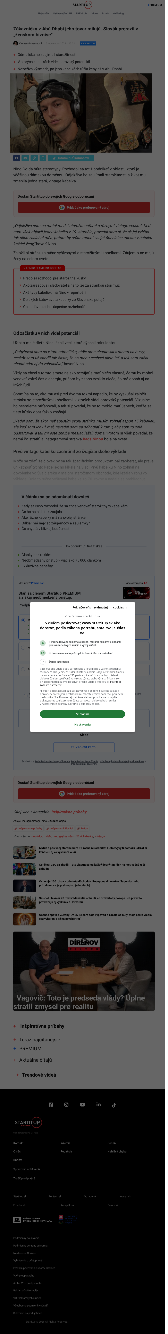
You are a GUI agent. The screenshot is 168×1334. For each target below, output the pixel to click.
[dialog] (82, 667)
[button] (82, 662)
